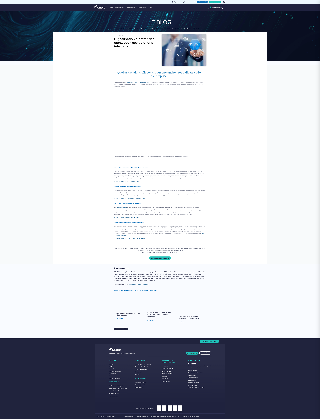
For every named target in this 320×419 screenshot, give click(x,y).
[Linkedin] (214, 416)
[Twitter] (217, 416)
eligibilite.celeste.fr (143, 284)
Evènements (167, 28)
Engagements (196, 28)
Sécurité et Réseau (185, 28)
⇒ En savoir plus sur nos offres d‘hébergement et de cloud (129, 238)
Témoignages (175, 28)
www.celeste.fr (133, 284)
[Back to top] (316, 412)
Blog (151, 7)
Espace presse (145, 28)
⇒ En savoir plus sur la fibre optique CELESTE (126, 181)
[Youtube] (221, 416)
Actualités (122, 28)
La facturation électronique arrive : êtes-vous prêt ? (128, 314)
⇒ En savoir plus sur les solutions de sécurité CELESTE (129, 217)
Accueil (111, 7)
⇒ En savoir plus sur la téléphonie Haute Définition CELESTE (130, 198)
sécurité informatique (121, 207)
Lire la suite (119, 318)
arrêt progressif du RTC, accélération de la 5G (138, 82)
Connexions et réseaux (133, 28)
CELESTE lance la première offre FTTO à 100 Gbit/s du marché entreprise (159, 315)
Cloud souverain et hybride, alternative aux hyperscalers (189, 317)
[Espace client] (224, 2)
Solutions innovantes (156, 28)
